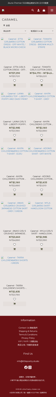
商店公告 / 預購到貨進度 (28, 345)
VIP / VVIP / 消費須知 (28, 341)
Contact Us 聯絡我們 (28, 328)
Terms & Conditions (28, 334)
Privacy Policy (28, 338)
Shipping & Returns (28, 331)
